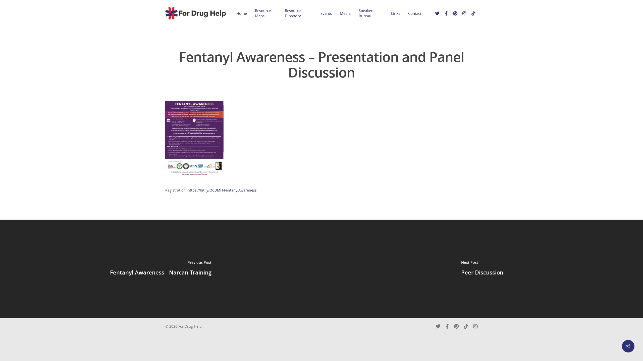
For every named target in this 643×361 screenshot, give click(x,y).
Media (345, 13)
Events (326, 13)
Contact (414, 13)
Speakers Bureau (366, 13)
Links (395, 13)
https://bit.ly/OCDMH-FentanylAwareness (222, 190)
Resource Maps (263, 13)
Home (241, 13)
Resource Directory (293, 13)
